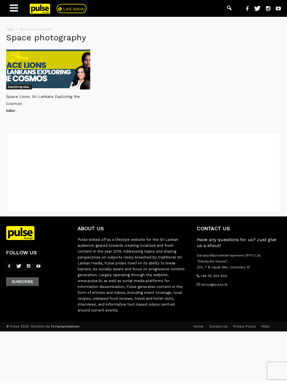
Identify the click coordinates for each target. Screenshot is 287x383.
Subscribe (22, 282)
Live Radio (73, 9)
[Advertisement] (143, 172)
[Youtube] (276, 9)
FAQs (265, 326)
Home (198, 326)
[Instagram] (266, 9)
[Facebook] (245, 9)
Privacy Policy (244, 326)
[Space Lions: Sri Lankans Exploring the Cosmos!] (48, 68)
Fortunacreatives (65, 326)
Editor (10, 111)
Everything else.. (19, 86)
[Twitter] (255, 9)
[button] (229, 8)
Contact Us (218, 326)
